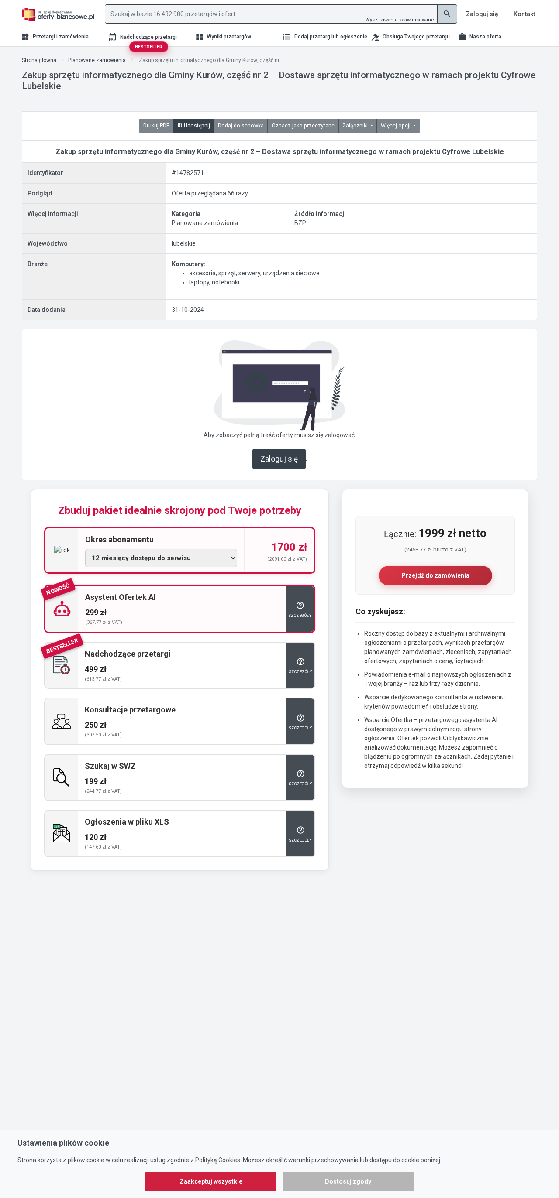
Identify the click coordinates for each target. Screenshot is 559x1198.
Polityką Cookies (217, 1160)
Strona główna (39, 60)
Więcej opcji (396, 126)
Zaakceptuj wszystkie (210, 1181)
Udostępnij (196, 126)
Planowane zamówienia (97, 60)
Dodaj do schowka (241, 126)
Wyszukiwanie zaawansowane (400, 20)
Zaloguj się (279, 459)
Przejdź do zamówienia (435, 575)
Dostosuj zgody (348, 1181)
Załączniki (355, 126)
